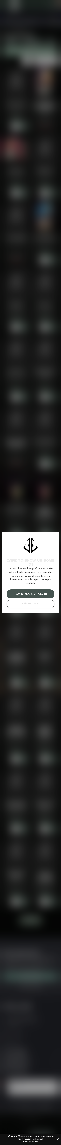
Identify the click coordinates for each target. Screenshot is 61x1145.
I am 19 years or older (30, 594)
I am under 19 (30, 604)
